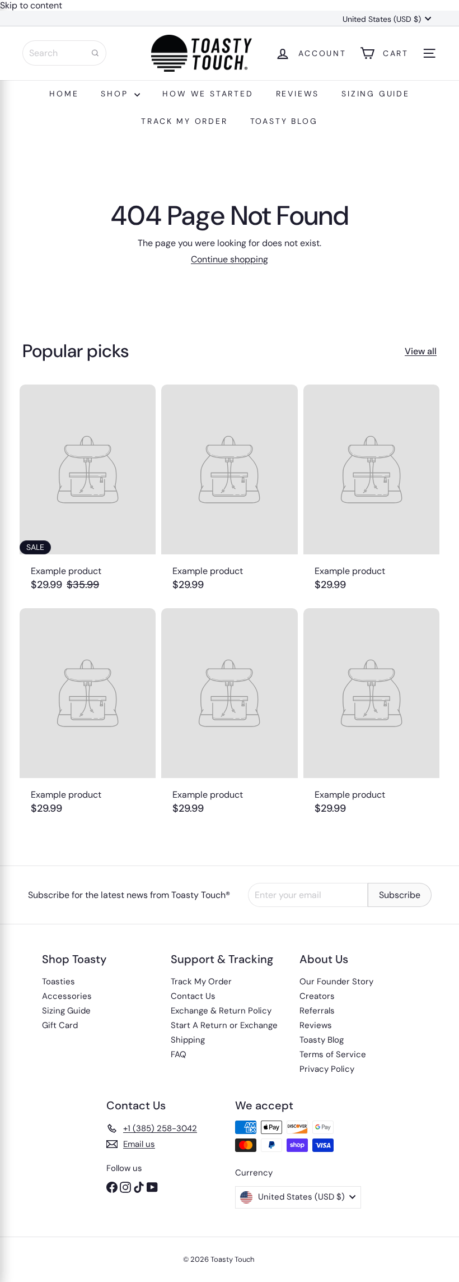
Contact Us (193, 996)
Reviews (298, 94)
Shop (116, 94)
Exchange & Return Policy (221, 1010)
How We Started (207, 94)
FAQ (178, 1054)
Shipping (188, 1039)
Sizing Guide (375, 94)
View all (421, 351)
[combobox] (64, 53)
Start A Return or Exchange (224, 1025)
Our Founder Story (336, 981)
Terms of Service (332, 1054)
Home (63, 94)
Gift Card (60, 1025)
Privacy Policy (326, 1069)
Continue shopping (229, 259)
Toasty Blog (284, 121)
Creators (317, 996)
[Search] (95, 53)
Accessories (67, 996)
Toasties (58, 981)
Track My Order (184, 121)
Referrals (317, 1010)
